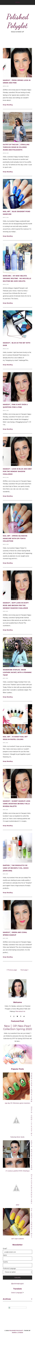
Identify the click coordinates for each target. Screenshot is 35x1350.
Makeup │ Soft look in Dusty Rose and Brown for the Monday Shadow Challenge (16, 605)
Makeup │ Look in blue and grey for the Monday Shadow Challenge (17, 471)
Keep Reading (8, 104)
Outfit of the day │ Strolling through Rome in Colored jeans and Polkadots (16, 147)
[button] (17, 2)
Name (5, 1255)
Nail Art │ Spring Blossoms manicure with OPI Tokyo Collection (15, 538)
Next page (24, 970)
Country (5, 1262)
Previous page (12, 970)
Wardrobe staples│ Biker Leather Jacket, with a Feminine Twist (17, 672)
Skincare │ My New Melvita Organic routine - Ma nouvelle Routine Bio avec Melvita (17, 278)
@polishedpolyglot (17, 1284)
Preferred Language (9, 1269)
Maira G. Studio (17, 1332)
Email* (5, 1249)
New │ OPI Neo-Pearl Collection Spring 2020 (17, 1027)
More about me (20, 1011)
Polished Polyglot (17, 21)
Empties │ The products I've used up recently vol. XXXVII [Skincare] (15, 868)
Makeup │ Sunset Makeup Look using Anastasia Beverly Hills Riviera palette (16, 803)
